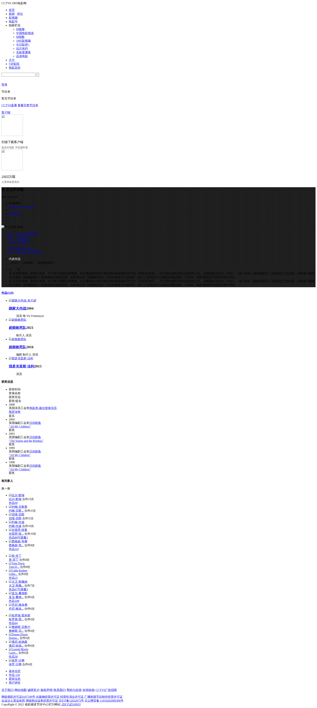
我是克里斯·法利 (21, 366)
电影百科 (15, 67)
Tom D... (14, 566)
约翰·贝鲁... (16, 510)
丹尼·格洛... (16, 608)
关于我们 (7, 690)
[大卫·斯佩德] (18, 581)
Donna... (14, 637)
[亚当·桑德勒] (18, 593)
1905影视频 (23, 40)
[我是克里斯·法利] (21, 358)
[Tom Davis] (17, 563)
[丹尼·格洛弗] (18, 604)
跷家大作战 (17, 308)
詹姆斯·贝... (16, 630)
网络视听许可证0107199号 (18, 696)
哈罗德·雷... (16, 619)
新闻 (12, 13)
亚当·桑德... (16, 597)
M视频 (20, 29)
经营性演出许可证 (72, 696)
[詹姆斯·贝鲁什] (19, 626)
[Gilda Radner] (18, 570)
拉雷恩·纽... (16, 533)
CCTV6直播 (9, 105)
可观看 (23, 537)
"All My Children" (20, 426)
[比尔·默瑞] (16, 495)
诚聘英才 (33, 690)
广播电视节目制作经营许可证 (103, 696)
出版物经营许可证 (47, 696)
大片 (12, 60)
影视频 (13, 17)
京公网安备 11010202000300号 (104, 700)
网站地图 (20, 690)
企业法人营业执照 (13, 700)
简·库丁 (14, 559)
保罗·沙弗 (15, 664)
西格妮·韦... (16, 545)
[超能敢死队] (17, 319)
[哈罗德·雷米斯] (19, 615)
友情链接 (88, 690)
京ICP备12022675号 (71, 700)
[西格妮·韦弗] (18, 541)
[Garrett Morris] (18, 649)
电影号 (13, 21)
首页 (12, 10)
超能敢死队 (17, 328)
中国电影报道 (25, 33)
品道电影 (22, 56)
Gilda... (13, 574)
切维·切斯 (15, 518)
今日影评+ (23, 44)
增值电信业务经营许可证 (42, 700)
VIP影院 (14, 63)
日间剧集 (35, 422)
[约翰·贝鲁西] (18, 506)
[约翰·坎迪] (16, 522)
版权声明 (46, 690)
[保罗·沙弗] (16, 660)
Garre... (13, 652)
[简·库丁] (15, 555)
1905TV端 (8, 176)
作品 (7, 292)
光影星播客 (23, 52)
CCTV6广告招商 (106, 690)
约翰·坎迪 (15, 526)
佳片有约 (22, 48)
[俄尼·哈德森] (18, 641)
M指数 (20, 36)
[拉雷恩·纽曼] (18, 529)
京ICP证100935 (71, 704)
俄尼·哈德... (16, 645)
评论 (20, 13)
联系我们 (59, 690)
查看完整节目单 (28, 105)
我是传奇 (15, 411)
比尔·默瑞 (15, 499)
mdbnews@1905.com (21, 206)
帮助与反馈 (74, 690)
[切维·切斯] (16, 514)
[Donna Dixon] (18, 634)
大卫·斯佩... (16, 585)
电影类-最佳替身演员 (43, 408)
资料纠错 (15, 213)
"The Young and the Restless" (26, 440)
